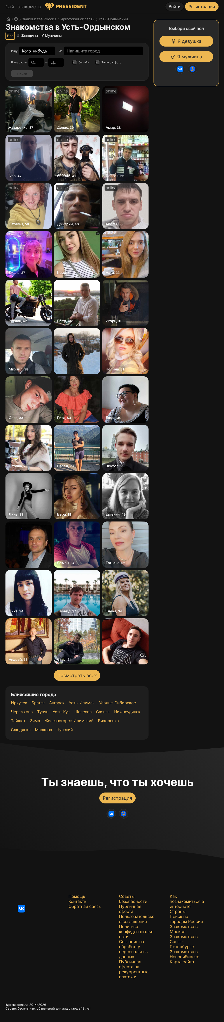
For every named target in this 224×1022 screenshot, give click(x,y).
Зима (35, 720)
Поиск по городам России (186, 919)
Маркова (43, 729)
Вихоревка (108, 720)
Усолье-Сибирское (117, 702)
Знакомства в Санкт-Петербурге (184, 941)
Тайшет (18, 720)
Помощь (76, 896)
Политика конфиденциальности (136, 931)
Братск (38, 702)
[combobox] (34, 51)
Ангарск (57, 702)
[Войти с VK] (181, 69)
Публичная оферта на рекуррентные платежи (134, 969)
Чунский (64, 729)
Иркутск (19, 702)
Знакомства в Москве (184, 929)
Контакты (77, 901)
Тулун (42, 711)
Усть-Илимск (82, 702)
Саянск (103, 711)
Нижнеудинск (127, 711)
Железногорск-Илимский (69, 720)
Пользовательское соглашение (136, 919)
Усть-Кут (61, 711)
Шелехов (83, 711)
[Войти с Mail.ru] (193, 69)
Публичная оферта (130, 909)
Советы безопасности (133, 899)
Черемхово (22, 711)
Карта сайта (182, 961)
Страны (178, 911)
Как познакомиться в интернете (187, 901)
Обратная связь (84, 906)
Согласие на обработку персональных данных (134, 949)
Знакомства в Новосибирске (184, 954)
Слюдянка (21, 729)
